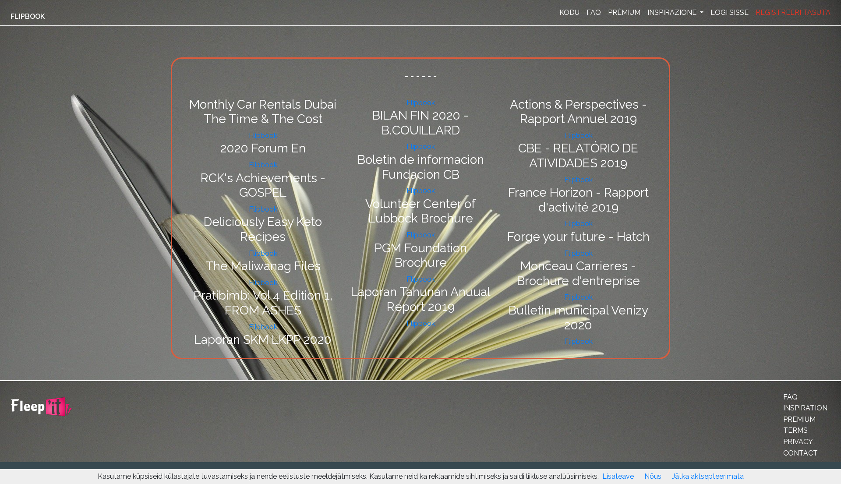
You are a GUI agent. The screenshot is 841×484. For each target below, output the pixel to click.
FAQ (594, 12)
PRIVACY (798, 442)
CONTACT (800, 453)
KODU (569, 12)
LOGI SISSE (729, 12)
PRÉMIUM (624, 12)
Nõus (652, 476)
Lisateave (618, 476)
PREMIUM (799, 419)
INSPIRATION (805, 408)
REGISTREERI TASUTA (793, 12)
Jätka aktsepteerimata (708, 476)
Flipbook (263, 135)
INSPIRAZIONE (672, 12)
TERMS (795, 430)
